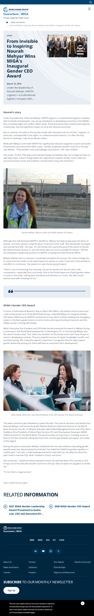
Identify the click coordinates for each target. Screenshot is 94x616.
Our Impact (59, 562)
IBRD (40, 540)
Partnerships (59, 567)
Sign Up (11, 590)
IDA (47, 540)
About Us (7, 562)
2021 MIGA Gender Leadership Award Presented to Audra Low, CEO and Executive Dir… (26, 510)
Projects (32, 572)
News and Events (18, 22)
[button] (89, 8)
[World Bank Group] (12, 529)
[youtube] (43, 551)
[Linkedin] (36, 551)
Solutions (33, 567)
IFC (54, 540)
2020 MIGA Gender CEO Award (72, 506)
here (32, 612)
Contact (32, 562)
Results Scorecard (83, 562)
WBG (32, 540)
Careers (6, 572)
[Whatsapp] (51, 551)
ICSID (61, 540)
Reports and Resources (64, 572)
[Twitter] (58, 551)
